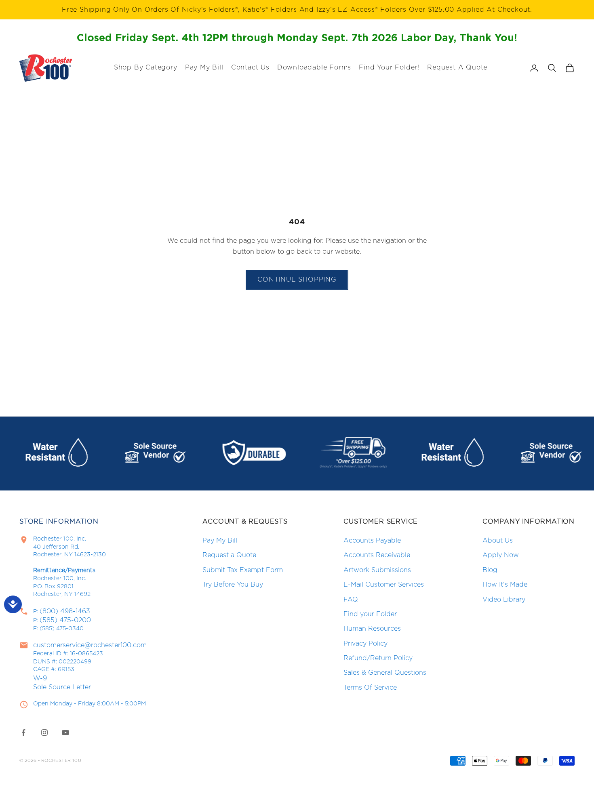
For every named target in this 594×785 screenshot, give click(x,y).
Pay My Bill (204, 67)
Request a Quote (229, 555)
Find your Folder (370, 614)
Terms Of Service (370, 687)
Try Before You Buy (232, 584)
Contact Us (250, 67)
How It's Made (504, 584)
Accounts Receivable (376, 555)
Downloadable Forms (314, 67)
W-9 (40, 678)
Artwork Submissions (377, 570)
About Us (497, 540)
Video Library (503, 599)
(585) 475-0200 (65, 620)
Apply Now (500, 555)
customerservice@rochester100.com (90, 645)
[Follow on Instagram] (44, 732)
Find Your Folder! (389, 67)
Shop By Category (145, 67)
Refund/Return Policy (378, 658)
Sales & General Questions (384, 672)
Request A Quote (457, 67)
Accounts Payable (372, 540)
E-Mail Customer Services (383, 584)
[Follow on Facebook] (23, 732)
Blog (489, 570)
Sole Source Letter (62, 687)
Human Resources (372, 628)
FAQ (350, 599)
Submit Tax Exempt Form (242, 570)
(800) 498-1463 (65, 611)
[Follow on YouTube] (65, 732)
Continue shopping (297, 279)
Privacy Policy (365, 643)
